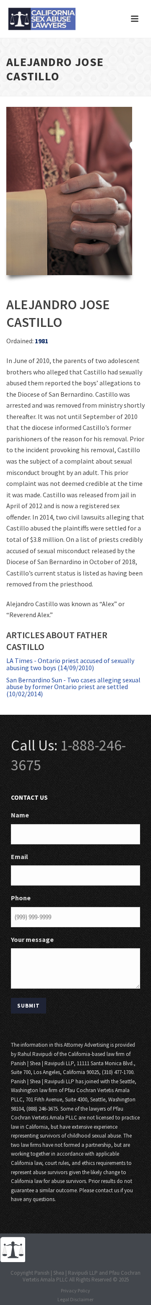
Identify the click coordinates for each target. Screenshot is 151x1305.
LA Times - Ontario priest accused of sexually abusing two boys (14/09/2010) (70, 664)
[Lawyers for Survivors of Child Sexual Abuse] (12, 1248)
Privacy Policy (75, 1290)
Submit (28, 1005)
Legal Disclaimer (75, 1299)
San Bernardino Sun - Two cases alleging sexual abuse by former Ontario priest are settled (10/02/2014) (73, 687)
